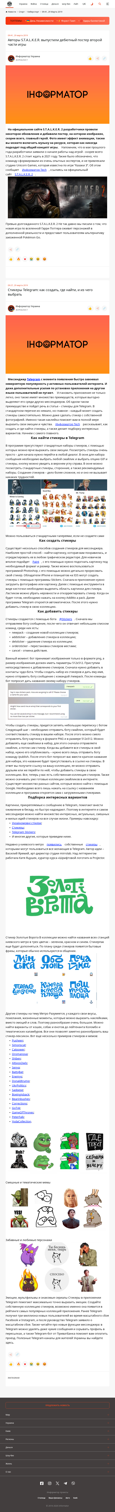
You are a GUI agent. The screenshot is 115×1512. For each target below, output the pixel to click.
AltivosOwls (19, 1063)
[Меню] (107, 4)
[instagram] (49, 1483)
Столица (44, 4)
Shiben (16, 1058)
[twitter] (57, 1483)
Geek (75, 1498)
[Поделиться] (97, 58)
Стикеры (18, 827)
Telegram (33, 379)
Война (34, 4)
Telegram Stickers (23, 832)
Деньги (55, 4)
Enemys (17, 1076)
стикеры (91, 844)
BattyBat (17, 1072)
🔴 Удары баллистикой (92, 20)
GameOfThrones (23, 1112)
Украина (23, 4)
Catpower (18, 1049)
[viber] (73, 1483)
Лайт (76, 4)
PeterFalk (18, 1117)
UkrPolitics (19, 1085)
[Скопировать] (104, 58)
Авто (68, 1498)
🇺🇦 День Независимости (40, 20)
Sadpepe (17, 1090)
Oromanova (19, 1054)
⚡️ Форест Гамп (66, 20)
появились (54, 844)
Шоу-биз (66, 4)
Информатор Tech (34, 170)
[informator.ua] (9, 4)
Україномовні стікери (26, 823)
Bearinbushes (21, 1099)
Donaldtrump (20, 1081)
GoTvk (16, 1108)
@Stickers (65, 619)
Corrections (19, 1103)
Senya (16, 1067)
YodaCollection (21, 1121)
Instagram (13, 1377)
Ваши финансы (55, 1498)
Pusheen (17, 1040)
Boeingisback (20, 1094)
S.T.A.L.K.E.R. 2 (24, 174)
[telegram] (65, 1483)
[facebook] (41, 1483)
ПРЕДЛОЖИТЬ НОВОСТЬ (57, 1405)
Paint (36, 562)
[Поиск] (100, 4)
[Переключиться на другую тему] (92, 4)
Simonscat (19, 1045)
